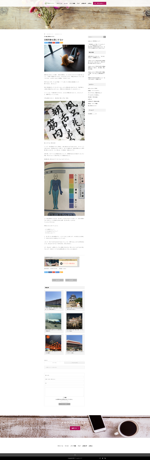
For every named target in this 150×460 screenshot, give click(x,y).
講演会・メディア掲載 (92, 103)
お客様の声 (83, 3)
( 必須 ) (47, 375)
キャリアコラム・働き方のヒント (95, 92)
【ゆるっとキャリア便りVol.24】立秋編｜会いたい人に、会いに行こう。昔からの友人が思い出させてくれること (97, 62)
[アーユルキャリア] (49, 3)
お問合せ (90, 3)
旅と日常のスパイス (50, 36)
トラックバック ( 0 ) (75, 362)
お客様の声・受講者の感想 (93, 101)
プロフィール (59, 3)
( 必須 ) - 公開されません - (50, 379)
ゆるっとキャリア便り (92, 88)
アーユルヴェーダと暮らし (93, 94)
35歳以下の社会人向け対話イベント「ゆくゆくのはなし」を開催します (96, 78)
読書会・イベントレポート (93, 90)
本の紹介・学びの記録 (92, 97)
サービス (66, 3)
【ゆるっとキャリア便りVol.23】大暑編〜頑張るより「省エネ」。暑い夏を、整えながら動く (97, 68)
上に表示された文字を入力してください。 (64, 399)
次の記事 (71, 280)
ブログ (78, 3)
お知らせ (90, 99)
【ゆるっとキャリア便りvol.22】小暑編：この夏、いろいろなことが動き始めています (97, 73)
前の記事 (58, 280)
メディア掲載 (72, 3)
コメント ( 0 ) (54, 362)
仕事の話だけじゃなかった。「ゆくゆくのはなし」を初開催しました (96, 57)
